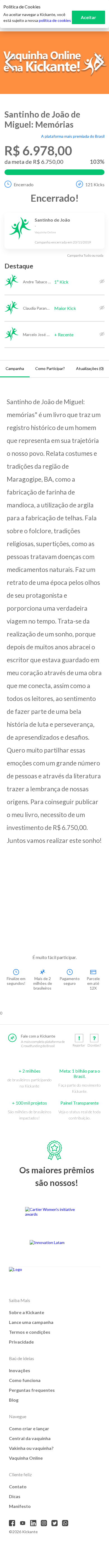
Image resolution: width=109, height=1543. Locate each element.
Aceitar (88, 17)
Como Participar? (50, 368)
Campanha (15, 368)
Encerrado (24, 184)
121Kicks (95, 184)
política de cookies (55, 20)
